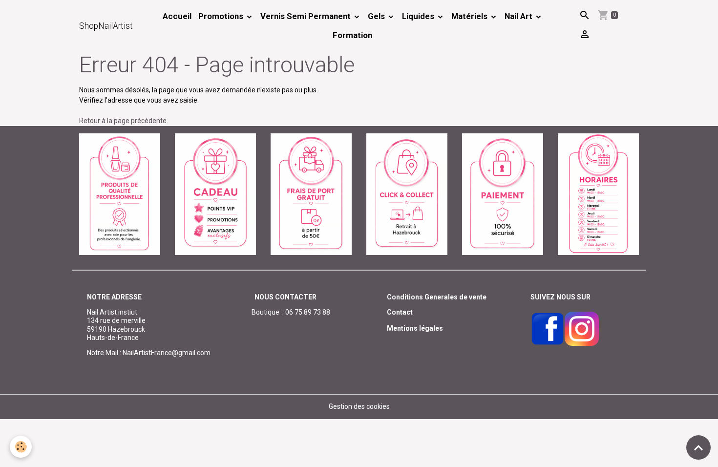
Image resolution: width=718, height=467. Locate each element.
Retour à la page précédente (123, 121)
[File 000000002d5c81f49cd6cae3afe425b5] (215, 193)
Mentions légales (415, 328)
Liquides (419, 16)
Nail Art (519, 16)
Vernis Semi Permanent (306, 16)
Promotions (221, 16)
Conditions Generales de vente (436, 297)
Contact (400, 312)
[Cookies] (21, 447)
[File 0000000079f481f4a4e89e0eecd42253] (119, 193)
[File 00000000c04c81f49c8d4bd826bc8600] (311, 193)
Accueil (177, 16)
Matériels (470, 16)
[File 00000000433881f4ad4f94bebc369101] (406, 193)
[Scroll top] (698, 447)
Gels (377, 16)
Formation (352, 35)
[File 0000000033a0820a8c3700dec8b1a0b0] (502, 193)
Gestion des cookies (359, 406)
